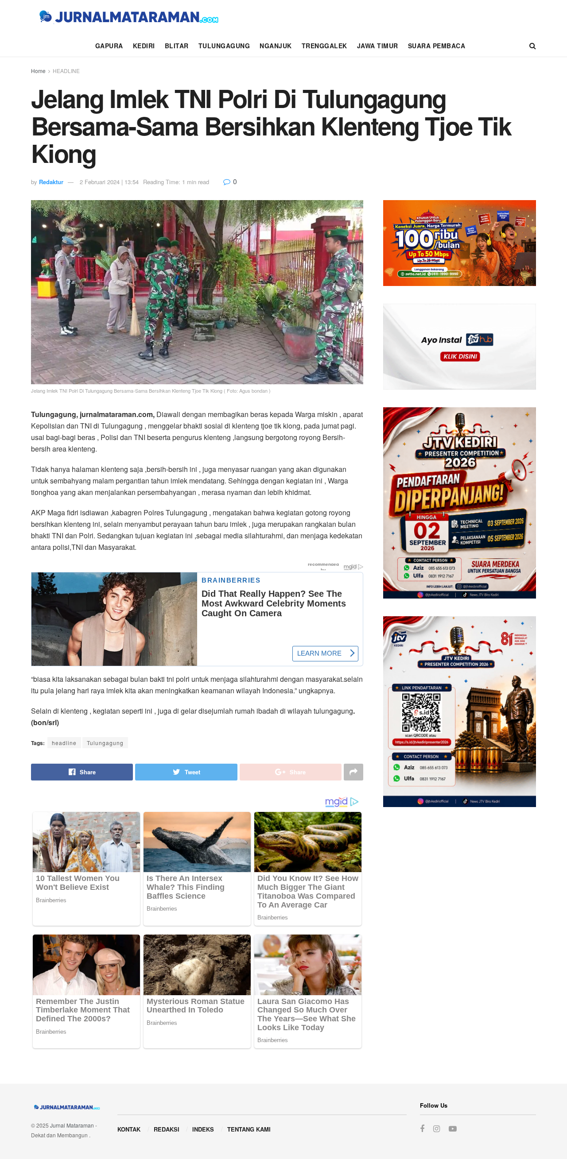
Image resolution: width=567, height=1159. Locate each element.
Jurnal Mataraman (72, 1125)
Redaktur (51, 182)
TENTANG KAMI (249, 1129)
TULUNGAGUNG (224, 45)
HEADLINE (66, 70)
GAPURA (109, 45)
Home (38, 70)
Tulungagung (105, 742)
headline (64, 742)
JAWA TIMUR (377, 45)
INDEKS (203, 1129)
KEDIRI (144, 45)
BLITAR (177, 45)
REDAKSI (166, 1129)
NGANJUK (276, 45)
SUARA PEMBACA (437, 45)
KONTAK (128, 1129)
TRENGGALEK (324, 45)
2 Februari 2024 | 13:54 (109, 182)
